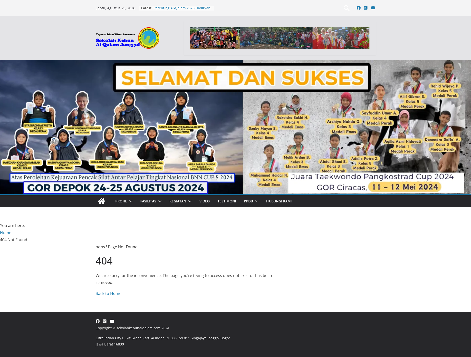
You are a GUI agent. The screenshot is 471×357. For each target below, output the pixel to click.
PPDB (248, 201)
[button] (129, 201)
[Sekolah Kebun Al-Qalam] (101, 201)
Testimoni (227, 201)
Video (204, 201)
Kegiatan (178, 201)
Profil (121, 201)
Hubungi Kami (279, 201)
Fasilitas (148, 201)
